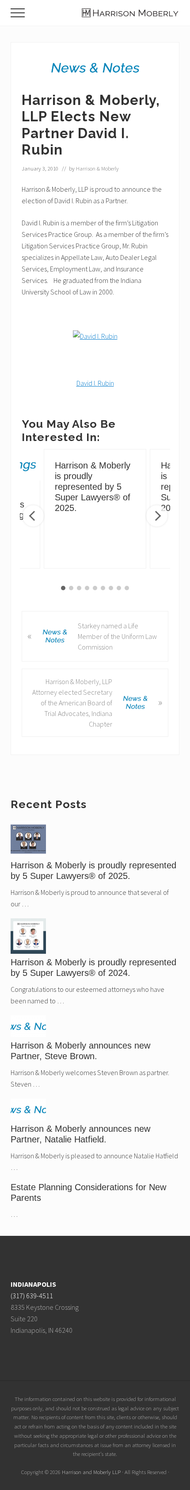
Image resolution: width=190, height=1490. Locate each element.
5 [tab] (95, 588)
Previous (33, 515)
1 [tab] (63, 588)
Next (156, 515)
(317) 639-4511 (32, 1295)
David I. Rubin (95, 383)
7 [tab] (111, 588)
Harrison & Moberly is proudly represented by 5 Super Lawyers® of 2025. (92, 487)
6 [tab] (103, 588)
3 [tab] (79, 588)
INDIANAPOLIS (33, 1284)
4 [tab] (87, 588)
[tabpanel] (95, 509)
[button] (18, 13)
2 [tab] (71, 588)
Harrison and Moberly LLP (91, 1471)
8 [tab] (119, 588)
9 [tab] (127, 588)
